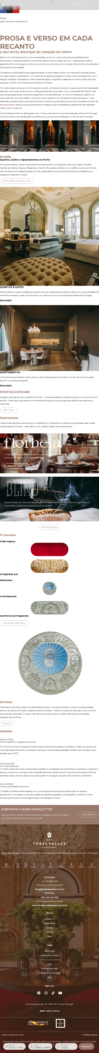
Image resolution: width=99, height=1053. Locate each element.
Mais (49, 936)
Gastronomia (50, 923)
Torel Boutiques (10, 853)
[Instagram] (46, 993)
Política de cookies (49, 955)
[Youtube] (60, 993)
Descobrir (6, 300)
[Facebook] (39, 993)
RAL (49, 977)
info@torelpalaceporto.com (49, 889)
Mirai (21, 1035)
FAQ (50, 964)
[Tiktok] (53, 993)
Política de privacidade (49, 973)
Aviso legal (50, 951)
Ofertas (49, 932)
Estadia (48, 919)
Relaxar (49, 928)
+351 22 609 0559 (49, 881)
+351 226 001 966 (49, 897)
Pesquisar (86, 1046)
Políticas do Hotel (49, 968)
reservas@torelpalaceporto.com (49, 905)
